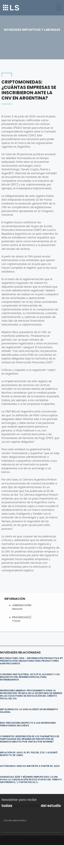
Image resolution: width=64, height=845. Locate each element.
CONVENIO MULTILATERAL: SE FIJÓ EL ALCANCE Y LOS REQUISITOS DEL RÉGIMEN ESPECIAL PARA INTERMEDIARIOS (30, 677)
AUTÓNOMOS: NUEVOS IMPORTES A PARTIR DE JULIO (30, 766)
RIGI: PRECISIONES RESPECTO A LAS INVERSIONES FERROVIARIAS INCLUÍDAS (28, 724)
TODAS (16, 621)
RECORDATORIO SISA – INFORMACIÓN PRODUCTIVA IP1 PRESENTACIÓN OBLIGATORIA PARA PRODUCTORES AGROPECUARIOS (31, 661)
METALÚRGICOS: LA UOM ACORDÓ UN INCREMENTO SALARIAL (29, 711)
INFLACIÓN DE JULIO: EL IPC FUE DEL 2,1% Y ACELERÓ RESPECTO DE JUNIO (29, 754)
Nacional (17, 609)
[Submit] (57, 828)
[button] (58, 7)
